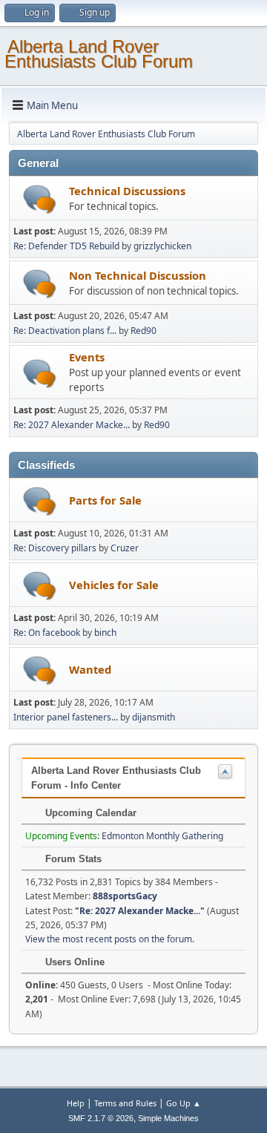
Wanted (90, 669)
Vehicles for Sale (114, 584)
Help (76, 1103)
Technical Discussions (127, 190)
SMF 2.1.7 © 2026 (101, 1118)
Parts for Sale (105, 500)
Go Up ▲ (183, 1103)
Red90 (143, 330)
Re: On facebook (46, 632)
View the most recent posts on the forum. (109, 939)
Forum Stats (72, 858)
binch (105, 632)
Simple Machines (168, 1118)
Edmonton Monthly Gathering (162, 836)
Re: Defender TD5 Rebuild (66, 246)
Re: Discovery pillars (54, 548)
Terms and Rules (125, 1103)
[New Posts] (39, 199)
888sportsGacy (125, 896)
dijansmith (153, 717)
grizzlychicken (162, 246)
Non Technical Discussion (137, 275)
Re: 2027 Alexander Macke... (71, 424)
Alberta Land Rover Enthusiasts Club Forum (98, 53)
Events (87, 356)
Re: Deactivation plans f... (64, 330)
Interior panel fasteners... (65, 717)
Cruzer (125, 548)
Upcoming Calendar (89, 812)
